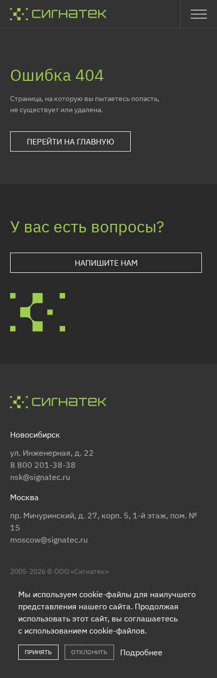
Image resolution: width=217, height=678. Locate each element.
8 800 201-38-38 (43, 465)
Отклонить (89, 652)
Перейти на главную (70, 141)
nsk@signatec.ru (40, 477)
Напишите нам (106, 263)
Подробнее (141, 652)
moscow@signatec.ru (49, 540)
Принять (38, 652)
